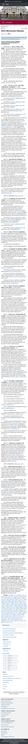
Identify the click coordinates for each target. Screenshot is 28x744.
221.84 (3, 433)
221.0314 (12, 98)
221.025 (7, 320)
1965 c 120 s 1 (22, 595)
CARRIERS (15, 25)
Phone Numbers (5, 725)
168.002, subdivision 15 (7, 493)
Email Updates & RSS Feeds (7, 736)
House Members (5, 714)
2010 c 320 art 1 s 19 (6, 616)
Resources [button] (6, 625)
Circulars (5, 686)
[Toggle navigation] (3, 4)
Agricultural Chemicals (8, 676)
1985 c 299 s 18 (12, 601)
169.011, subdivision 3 (17, 414)
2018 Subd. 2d (5, 665)
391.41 (6, 220)
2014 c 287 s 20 (5, 617)
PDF (10, 34)
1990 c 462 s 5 (9, 605)
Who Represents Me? (6, 712)
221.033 (3, 151)
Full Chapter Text (7, 644)
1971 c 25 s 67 (14, 596)
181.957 (17, 587)
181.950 (11, 587)
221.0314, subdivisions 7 (20, 276)
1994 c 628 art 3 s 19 (8, 610)
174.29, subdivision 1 (7, 373)
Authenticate (4, 34)
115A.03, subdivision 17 (17, 455)
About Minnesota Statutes (9, 631)
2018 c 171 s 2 (14, 665)
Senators (3, 716)
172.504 (19, 212)
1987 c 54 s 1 (21, 601)
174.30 (18, 370)
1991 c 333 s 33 (11, 607)
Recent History (6, 653)
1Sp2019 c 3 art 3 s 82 (7, 620)
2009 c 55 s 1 (8, 614)
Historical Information (6, 701)
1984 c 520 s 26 (18, 464)
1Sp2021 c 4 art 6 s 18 (20, 620)
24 (22, 604)
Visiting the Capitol (5, 704)
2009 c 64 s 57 (19, 195)
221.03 (3, 28)
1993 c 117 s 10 (13, 608)
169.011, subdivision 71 (7, 404)
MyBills (2, 734)
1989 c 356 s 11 (15, 604)
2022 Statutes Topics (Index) (9, 637)
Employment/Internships (7, 703)
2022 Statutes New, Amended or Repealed (13, 633)
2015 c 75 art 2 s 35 (13, 668)
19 (17, 601)
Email (11, 722)
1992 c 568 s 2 (19, 607)
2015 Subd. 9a (5, 668)
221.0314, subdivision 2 (16, 217)
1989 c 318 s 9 (6, 604)
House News (4, 731)
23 (20, 604)
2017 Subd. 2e (5, 667)
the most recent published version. (12, 39)
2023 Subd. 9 (5, 658)
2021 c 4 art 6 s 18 (15, 662)
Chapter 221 (21, 25)
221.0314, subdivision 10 (16, 114)
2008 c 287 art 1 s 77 (12, 613)
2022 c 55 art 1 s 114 (15, 660)
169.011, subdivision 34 (7, 408)
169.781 (8, 82)
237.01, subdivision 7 (7, 126)
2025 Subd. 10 (5, 657)
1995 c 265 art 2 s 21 (20, 610)
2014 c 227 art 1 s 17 (15, 670)
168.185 (20, 264)
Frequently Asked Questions (7, 708)
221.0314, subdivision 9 (16, 102)
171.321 (18, 525)
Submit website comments (7, 726)
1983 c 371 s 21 (19, 599)
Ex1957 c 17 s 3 (13, 595)
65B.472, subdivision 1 (11, 425)
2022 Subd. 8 (5, 660)
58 (23, 614)
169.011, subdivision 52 (13, 428)
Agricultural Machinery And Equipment (12, 678)
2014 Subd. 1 (5, 670)
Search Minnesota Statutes (9, 628)
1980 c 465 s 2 (17, 598)
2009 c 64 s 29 (16, 614)
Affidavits (5, 674)
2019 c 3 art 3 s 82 (13, 663)
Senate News (4, 733)
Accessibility (4, 706)
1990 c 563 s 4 (18, 605)
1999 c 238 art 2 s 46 (15, 611)
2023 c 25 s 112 (14, 658)
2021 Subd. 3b (5, 662)
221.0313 (23, 28)
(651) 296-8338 (4, 722)
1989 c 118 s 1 (14, 602)
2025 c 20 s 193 (14, 655)
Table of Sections (7, 642)
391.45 (11, 220)
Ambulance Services (8, 680)
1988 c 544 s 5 (5, 602)
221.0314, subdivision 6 (16, 105)
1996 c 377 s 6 (5, 611)
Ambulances (6, 682)
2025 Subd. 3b (5, 655)
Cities (4, 688)
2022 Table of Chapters (8, 635)
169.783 (14, 82)
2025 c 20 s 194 (14, 657)
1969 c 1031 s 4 (5, 596)
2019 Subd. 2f (5, 663)
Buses (4, 684)
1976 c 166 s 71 (8, 598)
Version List (5, 646)
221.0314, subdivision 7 (16, 109)
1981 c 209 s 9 (10, 599)
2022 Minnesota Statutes (6, 25)
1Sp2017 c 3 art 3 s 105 (7, 619)
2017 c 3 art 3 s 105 (13, 667)
